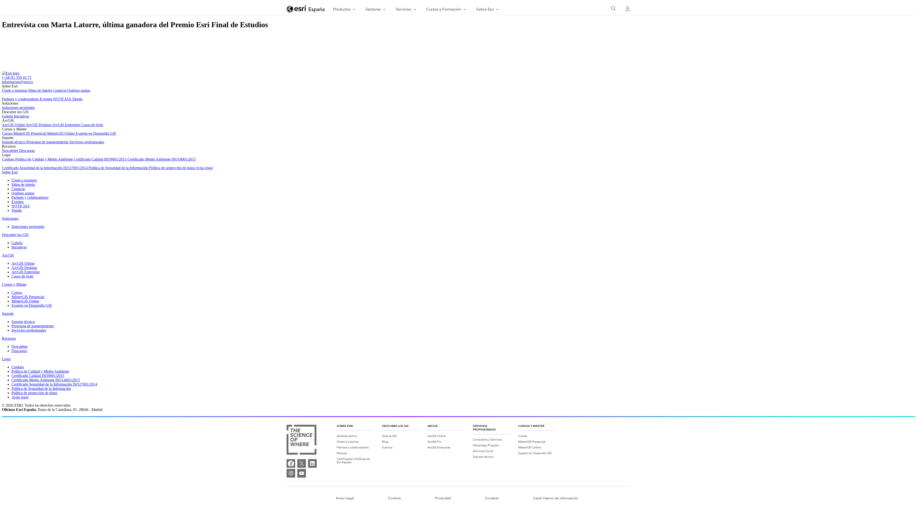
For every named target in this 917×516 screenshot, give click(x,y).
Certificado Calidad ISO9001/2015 (101, 159)
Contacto (60, 90)
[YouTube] (301, 473)
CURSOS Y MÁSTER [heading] (531, 426)
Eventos (46, 99)
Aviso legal (204, 168)
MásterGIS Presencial (30, 133)
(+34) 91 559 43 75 (16, 77)
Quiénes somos (78, 90)
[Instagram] (291, 473)
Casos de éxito (92, 125)
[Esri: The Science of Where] (301, 440)
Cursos (7, 133)
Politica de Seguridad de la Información (119, 168)
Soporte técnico (14, 142)
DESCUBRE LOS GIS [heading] (395, 426)
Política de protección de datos (172, 168)
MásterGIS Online (61, 133)
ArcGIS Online (14, 125)
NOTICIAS (62, 99)
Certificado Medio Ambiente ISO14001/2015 (162, 159)
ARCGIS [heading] (432, 426)
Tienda (77, 99)
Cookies (8, 159)
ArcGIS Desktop (39, 125)
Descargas (27, 151)
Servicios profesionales (86, 142)
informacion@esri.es (17, 82)
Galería (8, 116)
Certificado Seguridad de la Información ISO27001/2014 (45, 168)
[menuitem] (355, 436)
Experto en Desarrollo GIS (96, 133)
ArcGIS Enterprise (66, 125)
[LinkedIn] (312, 463)
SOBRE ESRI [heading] (345, 426)
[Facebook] (291, 463)
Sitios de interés (40, 90)
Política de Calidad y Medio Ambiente (44, 159)
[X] (301, 463)
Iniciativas (21, 116)
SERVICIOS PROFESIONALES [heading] (484, 427)
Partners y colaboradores (21, 99)
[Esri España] (306, 9)
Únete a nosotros (15, 90)
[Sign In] (627, 8)
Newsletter (10, 151)
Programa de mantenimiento (47, 142)
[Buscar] (613, 8)
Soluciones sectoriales (18, 108)
